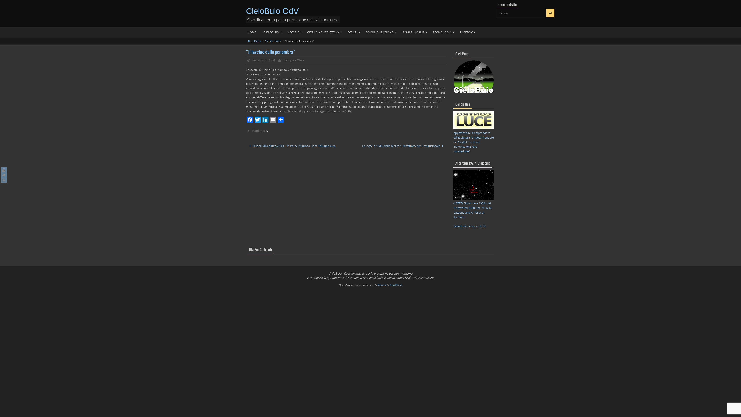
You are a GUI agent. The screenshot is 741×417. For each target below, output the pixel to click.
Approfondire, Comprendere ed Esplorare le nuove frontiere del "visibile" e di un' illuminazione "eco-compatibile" (473, 142)
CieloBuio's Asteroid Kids (469, 226)
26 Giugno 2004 (263, 60)
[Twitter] (4, 175)
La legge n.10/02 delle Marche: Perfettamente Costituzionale (401, 146)
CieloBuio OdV (272, 11)
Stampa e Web (273, 40)
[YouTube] (4, 170)
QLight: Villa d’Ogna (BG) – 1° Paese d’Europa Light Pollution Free (294, 146)
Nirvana (381, 285)
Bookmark (259, 131)
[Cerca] (550, 13)
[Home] (248, 40)
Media (257, 40)
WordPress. (395, 285)
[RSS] (4, 180)
